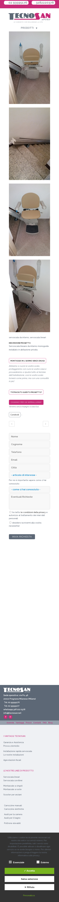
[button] (27, 28)
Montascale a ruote (12, 789)
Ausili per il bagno (12, 818)
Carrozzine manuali (13, 805)
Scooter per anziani (12, 795)
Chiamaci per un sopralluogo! (26, 402)
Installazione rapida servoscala (17, 751)
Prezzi (29, 723)
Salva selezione (29, 879)
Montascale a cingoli (13, 786)
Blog (50, 723)
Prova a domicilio (11, 746)
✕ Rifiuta (29, 887)
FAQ (45, 723)
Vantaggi (20, 723)
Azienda (10, 723)
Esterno (45, 862)
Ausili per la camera (13, 814)
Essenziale (18, 862)
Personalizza (29, 895)
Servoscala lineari (11, 777)
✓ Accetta (29, 870)
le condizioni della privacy (33, 512)
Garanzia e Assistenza (13, 742)
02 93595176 (18, 2)
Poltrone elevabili (12, 823)
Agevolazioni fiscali (12, 760)
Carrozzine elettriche (14, 809)
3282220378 (45, 2)
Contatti (37, 723)
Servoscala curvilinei (12, 780)
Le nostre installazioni (13, 755)
